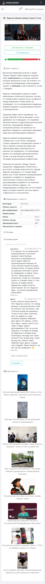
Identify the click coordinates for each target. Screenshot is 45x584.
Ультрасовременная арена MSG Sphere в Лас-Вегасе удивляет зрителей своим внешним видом (22, 394)
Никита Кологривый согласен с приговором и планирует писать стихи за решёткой (22, 445)
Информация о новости (15, 199)
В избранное (23, 53)
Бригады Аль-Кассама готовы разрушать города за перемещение (22, 420)
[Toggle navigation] (41, 2)
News (37, 217)
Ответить (14, 295)
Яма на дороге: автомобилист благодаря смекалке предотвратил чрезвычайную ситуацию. (22, 471)
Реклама (9, 232)
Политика (24, 204)
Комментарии (12, 239)
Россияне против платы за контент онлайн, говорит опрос (22, 497)
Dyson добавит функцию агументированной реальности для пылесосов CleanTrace (22, 571)
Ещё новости (12, 371)
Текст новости (12, 68)
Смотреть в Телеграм (23, 48)
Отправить (16, 363)
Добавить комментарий (15, 244)
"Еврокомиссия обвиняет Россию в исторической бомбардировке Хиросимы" (22, 522)
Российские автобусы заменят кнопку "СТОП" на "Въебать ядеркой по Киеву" (22, 546)
